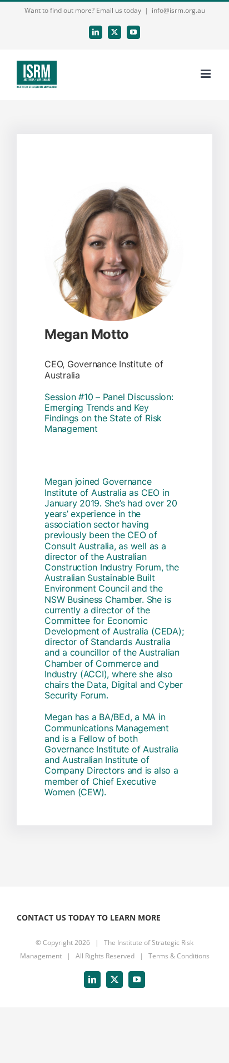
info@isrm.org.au (178, 10)
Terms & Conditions (179, 956)
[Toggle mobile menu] (206, 74)
